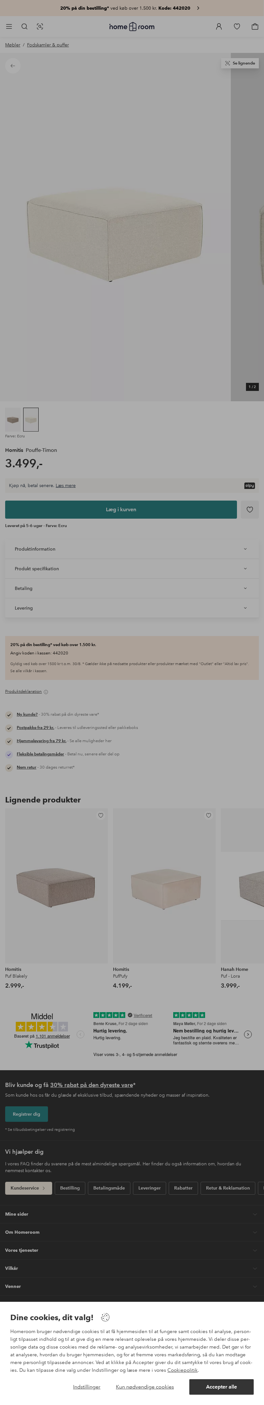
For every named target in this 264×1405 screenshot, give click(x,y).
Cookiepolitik (182, 1370)
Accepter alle (221, 1387)
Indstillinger (86, 1387)
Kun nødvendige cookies (145, 1387)
